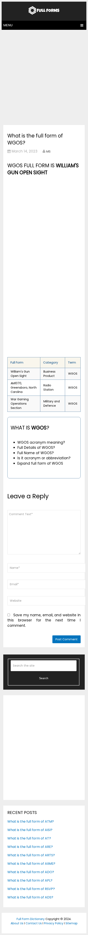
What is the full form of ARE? (30, 846)
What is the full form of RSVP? (31, 889)
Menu (7, 25)
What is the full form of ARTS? (31, 855)
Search (43, 678)
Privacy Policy (53, 923)
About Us (17, 923)
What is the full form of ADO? (30, 872)
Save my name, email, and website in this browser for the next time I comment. (43, 620)
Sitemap (71, 923)
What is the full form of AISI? (29, 830)
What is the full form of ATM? (30, 821)
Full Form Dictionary (31, 919)
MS (48, 151)
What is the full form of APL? (29, 880)
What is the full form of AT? (29, 838)
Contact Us (34, 923)
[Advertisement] (44, 76)
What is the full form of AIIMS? (31, 863)
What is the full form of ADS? (30, 897)
